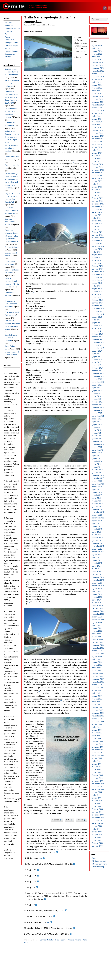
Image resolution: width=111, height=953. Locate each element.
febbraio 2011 (97, 572)
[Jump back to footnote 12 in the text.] (51, 922)
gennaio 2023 (97, 167)
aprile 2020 (96, 260)
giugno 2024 (97, 119)
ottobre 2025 (97, 74)
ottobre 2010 (97, 583)
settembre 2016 (98, 382)
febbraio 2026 (97, 62)
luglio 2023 (96, 150)
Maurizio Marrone (74, 940)
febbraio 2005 (97, 775)
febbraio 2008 (97, 673)
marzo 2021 (96, 229)
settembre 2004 (98, 789)
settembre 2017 (98, 348)
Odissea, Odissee (12, 247)
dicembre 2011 (97, 543)
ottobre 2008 (97, 651)
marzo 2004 (96, 806)
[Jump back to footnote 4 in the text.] (38, 870)
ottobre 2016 (97, 379)
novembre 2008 (98, 648)
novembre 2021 (98, 207)
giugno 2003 (97, 832)
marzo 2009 (96, 637)
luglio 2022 (96, 184)
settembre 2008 (98, 654)
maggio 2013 (97, 495)
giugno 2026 (97, 51)
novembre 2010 (98, 580)
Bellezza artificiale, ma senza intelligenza (12, 83)
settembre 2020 (98, 246)
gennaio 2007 (97, 710)
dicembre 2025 (98, 68)
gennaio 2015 (97, 439)
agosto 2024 (97, 113)
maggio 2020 (97, 258)
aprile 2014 (96, 464)
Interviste (8, 31)
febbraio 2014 (97, 470)
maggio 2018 (97, 325)
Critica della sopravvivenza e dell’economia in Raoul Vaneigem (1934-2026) (11, 97)
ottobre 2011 (97, 549)
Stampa (56, 820)
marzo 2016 (96, 399)
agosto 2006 (97, 724)
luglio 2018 (96, 320)
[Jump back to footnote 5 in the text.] (38, 876)
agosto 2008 (97, 656)
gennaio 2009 (97, 642)
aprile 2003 (96, 837)
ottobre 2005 (97, 753)
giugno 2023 (97, 153)
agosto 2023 (97, 147)
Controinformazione (12, 28)
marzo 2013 (96, 501)
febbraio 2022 (97, 198)
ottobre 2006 (97, 719)
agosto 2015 (97, 419)
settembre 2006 (98, 722)
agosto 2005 (97, 758)
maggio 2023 (97, 156)
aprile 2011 (96, 566)
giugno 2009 (97, 628)
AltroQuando (9, 57)
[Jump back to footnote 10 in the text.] (66, 910)
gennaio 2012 (97, 540)
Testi (6, 34)
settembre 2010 (98, 586)
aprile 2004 (96, 804)
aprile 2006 (96, 736)
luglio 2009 (96, 625)
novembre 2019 (98, 275)
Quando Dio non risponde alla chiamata (11, 338)
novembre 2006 (98, 716)
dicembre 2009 (98, 611)
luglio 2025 (96, 82)
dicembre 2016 (98, 374)
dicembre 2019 (98, 272)
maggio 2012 (97, 529)
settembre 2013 (98, 484)
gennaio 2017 (97, 371)
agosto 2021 (97, 215)
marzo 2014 (96, 467)
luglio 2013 (96, 490)
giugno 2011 (96, 560)
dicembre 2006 (98, 713)
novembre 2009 (98, 614)
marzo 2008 (96, 671)
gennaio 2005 (97, 778)
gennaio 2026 (97, 65)
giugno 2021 (97, 221)
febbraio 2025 (97, 96)
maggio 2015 (97, 427)
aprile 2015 (96, 430)
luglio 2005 (96, 761)
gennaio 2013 (97, 507)
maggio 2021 (97, 224)
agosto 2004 (97, 792)
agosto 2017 (97, 351)
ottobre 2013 (97, 481)
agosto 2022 (97, 181)
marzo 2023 (96, 161)
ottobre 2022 (97, 176)
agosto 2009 (97, 623)
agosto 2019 (97, 283)
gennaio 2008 (97, 676)
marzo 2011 (96, 569)
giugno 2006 (97, 730)
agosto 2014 (97, 453)
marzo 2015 (96, 433)
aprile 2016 (96, 396)
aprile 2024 (96, 125)
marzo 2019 (96, 297)
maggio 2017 (97, 359)
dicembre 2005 (98, 747)
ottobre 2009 (97, 617)
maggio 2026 (97, 54)
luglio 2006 (96, 727)
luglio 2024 (96, 116)
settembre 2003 (98, 823)
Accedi (94, 858)
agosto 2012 (97, 521)
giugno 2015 (97, 424)
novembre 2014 (98, 444)
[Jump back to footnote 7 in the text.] (37, 887)
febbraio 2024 (97, 130)
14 (56, 798)
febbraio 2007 (97, 707)
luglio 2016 (96, 388)
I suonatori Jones (11, 51)
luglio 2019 (96, 286)
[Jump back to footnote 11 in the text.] (54, 916)
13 (61, 700)
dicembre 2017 (98, 340)
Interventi (8, 23)
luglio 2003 (96, 829)
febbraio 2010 (97, 606)
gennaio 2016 (97, 405)
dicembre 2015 (98, 408)
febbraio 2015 (97, 436)
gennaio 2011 (97, 574)
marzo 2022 (96, 195)
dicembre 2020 (98, 238)
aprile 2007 (96, 702)
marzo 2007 (96, 705)
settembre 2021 (98, 212)
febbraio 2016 (97, 402)
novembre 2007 (98, 682)
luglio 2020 (96, 252)
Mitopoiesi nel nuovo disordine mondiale (11, 304)
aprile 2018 (96, 328)
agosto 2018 (97, 317)
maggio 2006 (97, 733)
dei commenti (99, 864)
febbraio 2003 (97, 843)
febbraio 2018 (97, 334)
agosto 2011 (97, 555)
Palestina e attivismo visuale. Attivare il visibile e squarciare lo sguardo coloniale (12, 236)
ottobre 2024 (97, 108)
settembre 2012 (98, 518)
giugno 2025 (97, 85)
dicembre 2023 (98, 136)
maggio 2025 (97, 88)
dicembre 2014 (98, 441)
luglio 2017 (96, 354)
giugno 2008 (97, 662)
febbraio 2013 (97, 504)
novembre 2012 (98, 512)
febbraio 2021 (97, 232)
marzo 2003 (96, 840)
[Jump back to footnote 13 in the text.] (74, 928)
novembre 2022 (98, 173)
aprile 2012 (96, 532)
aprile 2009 (96, 634)
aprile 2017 (96, 362)
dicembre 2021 (98, 204)
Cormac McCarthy (46, 940)
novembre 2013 (98, 478)
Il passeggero (60, 940)
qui (53, 852)
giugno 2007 (97, 696)
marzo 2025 (96, 94)
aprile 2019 (96, 294)
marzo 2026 (96, 60)
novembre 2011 (98, 546)
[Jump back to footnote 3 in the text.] (74, 864)
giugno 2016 (97, 391)
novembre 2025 (98, 71)
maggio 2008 (97, 665)
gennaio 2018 (97, 337)
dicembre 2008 (98, 645)
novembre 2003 (98, 818)
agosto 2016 (97, 385)
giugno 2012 (97, 526)
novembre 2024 (98, 105)
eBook (80, 820)
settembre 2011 (98, 552)
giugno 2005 (97, 764)
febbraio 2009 (97, 639)
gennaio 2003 (97, 846)
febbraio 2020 (97, 266)
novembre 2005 (98, 750)
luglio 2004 (96, 795)
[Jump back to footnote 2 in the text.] (44, 858)
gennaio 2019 (97, 303)
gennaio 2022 (97, 201)
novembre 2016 (98, 376)
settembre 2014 (98, 450)
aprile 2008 (96, 668)
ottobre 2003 (97, 821)
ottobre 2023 (97, 142)
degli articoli (99, 861)
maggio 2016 (97, 393)
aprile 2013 (96, 498)
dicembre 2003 (98, 815)
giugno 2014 (97, 458)
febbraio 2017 (97, 368)
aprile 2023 (96, 159)
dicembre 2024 (98, 102)
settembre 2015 (98, 416)
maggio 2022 (97, 190)
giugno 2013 (97, 492)
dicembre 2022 (98, 170)
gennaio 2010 (97, 608)
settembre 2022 (98, 178)
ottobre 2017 (97, 345)
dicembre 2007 (98, 679)
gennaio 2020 (97, 269)
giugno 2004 (97, 798)
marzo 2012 (96, 535)
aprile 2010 (96, 600)
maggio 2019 (97, 292)
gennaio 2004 (97, 812)
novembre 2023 (98, 139)
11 (29, 603)
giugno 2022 (97, 187)
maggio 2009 (97, 631)
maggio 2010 (97, 597)
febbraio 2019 (97, 300)
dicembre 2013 (98, 475)
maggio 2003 (97, 835)
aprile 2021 (96, 226)
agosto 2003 (97, 826)
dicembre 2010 (98, 577)
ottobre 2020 (97, 243)
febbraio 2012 (97, 538)
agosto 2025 (97, 79)
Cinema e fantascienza (10, 222)
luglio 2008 (96, 659)
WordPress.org (98, 867)
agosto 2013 (97, 487)
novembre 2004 (98, 784)
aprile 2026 (96, 57)
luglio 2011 (96, 557)
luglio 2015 (96, 422)
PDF (68, 820)
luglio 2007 (96, 693)
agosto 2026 (97, 45)
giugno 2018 (97, 323)
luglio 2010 (96, 591)
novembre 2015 (98, 410)
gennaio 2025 (97, 99)
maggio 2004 (97, 801)
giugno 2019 (97, 289)
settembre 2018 (98, 314)
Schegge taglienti (11, 43)
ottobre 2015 (97, 413)
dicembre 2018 (98, 306)
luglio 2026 (96, 48)
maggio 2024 (97, 122)
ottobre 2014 (97, 447)
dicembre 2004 (98, 781)
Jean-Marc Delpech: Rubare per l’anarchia (11, 210)
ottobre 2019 (97, 277)
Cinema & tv (9, 40)
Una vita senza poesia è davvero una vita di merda (11, 72)
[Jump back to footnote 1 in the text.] (57, 852)
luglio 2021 (96, 218)
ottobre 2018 (97, 311)
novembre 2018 (98, 309)
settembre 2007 (98, 688)
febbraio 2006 (97, 741)
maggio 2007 (97, 699)
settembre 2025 (98, 77)
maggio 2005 (97, 767)
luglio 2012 (96, 523)
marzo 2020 (96, 263)
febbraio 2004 (97, 809)
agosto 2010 (97, 589)
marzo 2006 (96, 738)
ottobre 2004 (97, 787)
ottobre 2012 (97, 515)
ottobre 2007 (97, 685)
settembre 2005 (98, 755)
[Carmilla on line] (55, 6)
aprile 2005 (96, 770)
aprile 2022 (96, 193)
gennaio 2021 (97, 235)
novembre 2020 (98, 241)
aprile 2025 (96, 91)
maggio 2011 (97, 563)
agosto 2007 (97, 690)
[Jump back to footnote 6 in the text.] (38, 881)
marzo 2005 (96, 772)
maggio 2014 (97, 461)
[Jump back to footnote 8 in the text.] (45, 899)
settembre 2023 (98, 144)
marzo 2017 (96, 365)
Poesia (7, 37)
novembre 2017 (98, 342)
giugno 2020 (97, 255)
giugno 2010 (97, 594)
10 (35, 527)
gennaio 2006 (97, 744)
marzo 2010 (96, 603)
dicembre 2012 (98, 509)
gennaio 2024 (97, 133)
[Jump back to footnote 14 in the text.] (70, 934)
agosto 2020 (97, 249)
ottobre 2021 (97, 210)
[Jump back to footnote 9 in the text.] (36, 905)
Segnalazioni (10, 54)
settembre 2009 (98, 620)
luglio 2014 (96, 456)
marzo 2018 (96, 331)
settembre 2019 (98, 280)
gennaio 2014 (97, 473)
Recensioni (51, 25)
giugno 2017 (97, 357)
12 (39, 692)
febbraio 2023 (97, 164)
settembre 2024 (98, 111)
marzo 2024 (96, 127)
